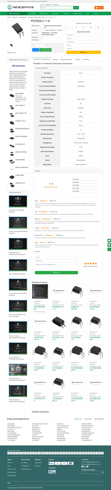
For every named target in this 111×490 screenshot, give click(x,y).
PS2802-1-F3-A (20, 121)
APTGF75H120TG (86, 427)
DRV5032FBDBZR (12, 436)
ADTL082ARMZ (61, 438)
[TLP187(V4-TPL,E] (40, 322)
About (87, 13)
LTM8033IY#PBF (86, 424)
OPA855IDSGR (61, 440)
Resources (38, 466)
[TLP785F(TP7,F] (40, 383)
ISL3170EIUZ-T (20, 105)
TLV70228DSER (11, 433)
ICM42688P (10, 424)
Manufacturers (44, 13)
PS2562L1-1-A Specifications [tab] (42, 59)
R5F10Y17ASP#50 (21, 136)
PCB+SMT (66, 13)
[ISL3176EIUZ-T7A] (12, 115)
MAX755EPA (10, 431)
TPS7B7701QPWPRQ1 (63, 433)
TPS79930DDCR (86, 435)
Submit (84, 52)
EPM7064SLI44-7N (62, 427)
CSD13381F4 (60, 436)
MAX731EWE (85, 438)
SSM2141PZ (60, 424)
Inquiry (35, 50)
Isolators (14, 17)
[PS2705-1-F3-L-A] (59, 322)
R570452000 (36, 429)
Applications (55, 13)
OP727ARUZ (35, 440)
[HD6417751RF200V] (12, 169)
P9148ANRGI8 (20, 160)
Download (56, 4)
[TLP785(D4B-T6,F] (96, 322)
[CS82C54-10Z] (12, 185)
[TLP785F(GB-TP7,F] (96, 383)
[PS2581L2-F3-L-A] (59, 291)
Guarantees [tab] (86, 59)
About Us (10, 462)
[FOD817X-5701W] (77, 291)
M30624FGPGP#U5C (22, 129)
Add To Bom (46, 50)
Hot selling (24, 462)
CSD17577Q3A (61, 431)
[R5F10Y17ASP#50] (12, 138)
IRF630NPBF (60, 435)
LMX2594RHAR (86, 431)
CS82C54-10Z (20, 183)
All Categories (15, 13)
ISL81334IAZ (19, 93)
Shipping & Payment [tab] (66, 59)
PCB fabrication (11, 475)
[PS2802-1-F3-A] (12, 123)
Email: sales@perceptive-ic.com (91, 462)
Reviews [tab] (55, 59)
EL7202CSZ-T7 (20, 144)
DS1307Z (34, 435)
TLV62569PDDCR (87, 440)
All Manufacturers (26, 469)
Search (76, 7)
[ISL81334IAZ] (12, 95)
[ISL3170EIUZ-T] (12, 107)
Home (9, 17)
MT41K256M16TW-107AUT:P (40, 424)
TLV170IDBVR (11, 440)
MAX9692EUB (36, 438)
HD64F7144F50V (21, 152)
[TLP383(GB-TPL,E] (96, 291)
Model (42, 4)
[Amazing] (96, 263)
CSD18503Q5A (86, 429)
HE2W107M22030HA (87, 425)
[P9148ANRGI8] (12, 162)
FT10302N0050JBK (62, 425)
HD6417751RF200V (21, 167)
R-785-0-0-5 (11, 429)
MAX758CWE (85, 436)
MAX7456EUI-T (36, 427)
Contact (95, 13)
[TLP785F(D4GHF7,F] (77, 352)
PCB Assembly (11, 472)
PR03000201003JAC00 (14, 427)
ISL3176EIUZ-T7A (21, 113)
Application (48, 4)
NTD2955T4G (36, 431)
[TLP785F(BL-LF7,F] (40, 352)
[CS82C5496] (12, 177)
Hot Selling (32, 13)
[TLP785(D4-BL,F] (59, 352)
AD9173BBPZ (11, 425)
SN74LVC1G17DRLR (37, 436)
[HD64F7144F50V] (12, 154)
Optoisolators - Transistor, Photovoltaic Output (32, 17)
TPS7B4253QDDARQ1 (88, 433)
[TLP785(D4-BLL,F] (59, 383)
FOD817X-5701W (75, 308)
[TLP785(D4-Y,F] (77, 322)
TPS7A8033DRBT (37, 433)
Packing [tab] (77, 59)
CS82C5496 (19, 175)
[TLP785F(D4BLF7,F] (77, 383)
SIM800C (59, 429)
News (9, 466)
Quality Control (77, 13)
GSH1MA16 (35, 425)
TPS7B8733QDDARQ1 (13, 435)
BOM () (100, 7)
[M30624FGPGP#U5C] (12, 130)
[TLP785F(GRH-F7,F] (96, 352)
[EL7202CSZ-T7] (12, 146)
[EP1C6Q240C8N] (40, 291)
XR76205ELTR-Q (12, 438)
